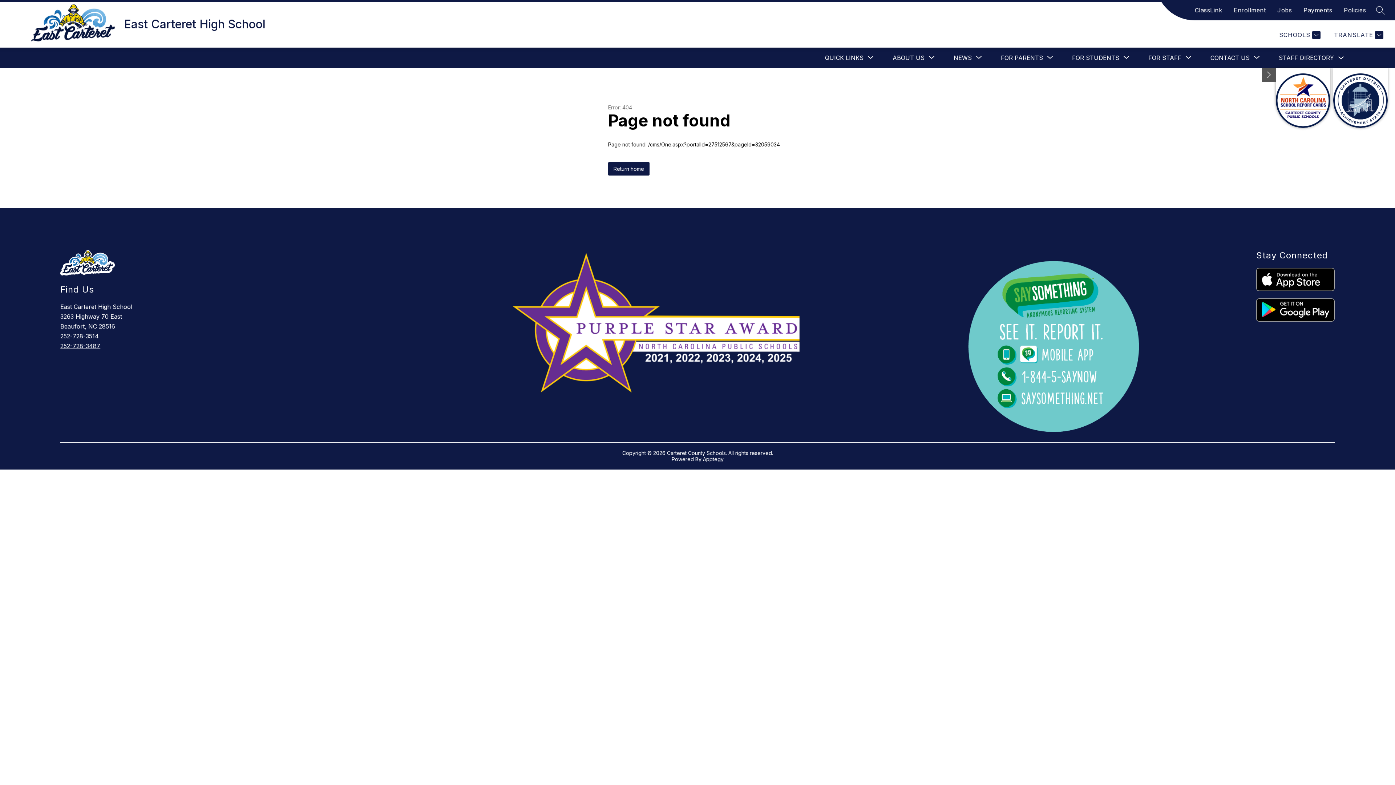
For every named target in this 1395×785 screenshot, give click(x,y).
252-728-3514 (79, 336)
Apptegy (713, 459)
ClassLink (1208, 10)
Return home (629, 169)
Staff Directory (1306, 57)
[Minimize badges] (1269, 75)
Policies (1355, 10)
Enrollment (1250, 10)
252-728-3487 (80, 346)
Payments (1317, 10)
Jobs (1284, 10)
